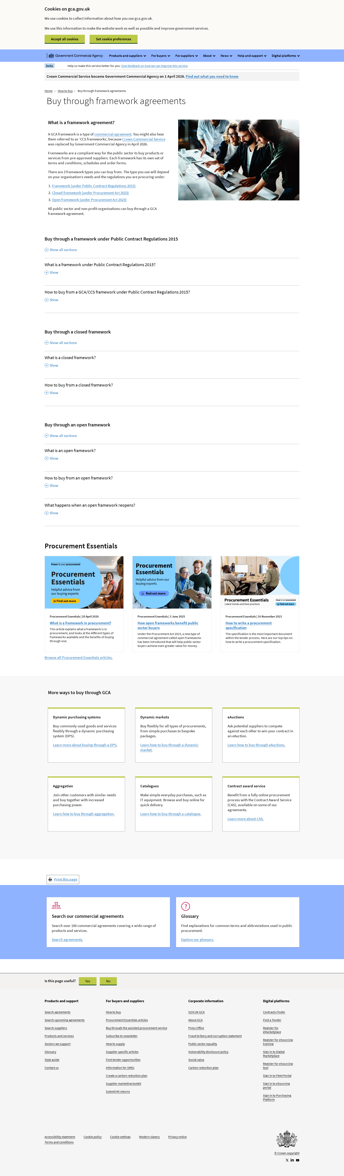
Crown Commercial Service (143, 139)
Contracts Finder (274, 1012)
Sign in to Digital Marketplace (274, 1054)
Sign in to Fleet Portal (277, 1075)
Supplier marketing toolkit (123, 1083)
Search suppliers (56, 1028)
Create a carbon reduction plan (126, 1075)
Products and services (59, 1036)
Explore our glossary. (197, 939)
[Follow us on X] (286, 1160)
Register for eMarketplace (272, 1030)
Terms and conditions (59, 1142)
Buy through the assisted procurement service (136, 1028)
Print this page (65, 879)
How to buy (65, 91)
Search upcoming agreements (65, 1020)
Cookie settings (120, 1137)
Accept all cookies (64, 39)
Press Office (196, 1028)
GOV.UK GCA (196, 1012)
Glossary (50, 1052)
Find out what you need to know (212, 76)
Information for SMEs (120, 1068)
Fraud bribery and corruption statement (215, 1036)
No (108, 981)
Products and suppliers (126, 55)
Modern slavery (149, 1137)
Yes (87, 981)
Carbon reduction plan (203, 1068)
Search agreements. (67, 939)
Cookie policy (93, 1137)
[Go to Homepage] (286, 1140)
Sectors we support (57, 1044)
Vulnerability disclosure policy (208, 1052)
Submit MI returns (118, 1091)
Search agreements (57, 1012)
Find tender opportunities (123, 1060)
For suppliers (185, 55)
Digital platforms (284, 55)
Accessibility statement (60, 1137)
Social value (196, 1060)
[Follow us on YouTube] (297, 1160)
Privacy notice (177, 1137)
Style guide (52, 1060)
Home (49, 91)
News (225, 55)
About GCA (195, 1020)
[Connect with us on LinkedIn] (292, 1160)
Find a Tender (272, 1020)
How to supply (115, 1044)
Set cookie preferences (113, 39)
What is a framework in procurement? (80, 622)
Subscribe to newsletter (122, 1036)
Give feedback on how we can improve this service (154, 66)
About (207, 55)
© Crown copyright (286, 1153)
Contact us (52, 1068)
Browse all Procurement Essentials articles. (79, 657)
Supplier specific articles (122, 1052)
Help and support (250, 55)
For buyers (159, 55)
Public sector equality (202, 1044)
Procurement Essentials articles (127, 1020)
